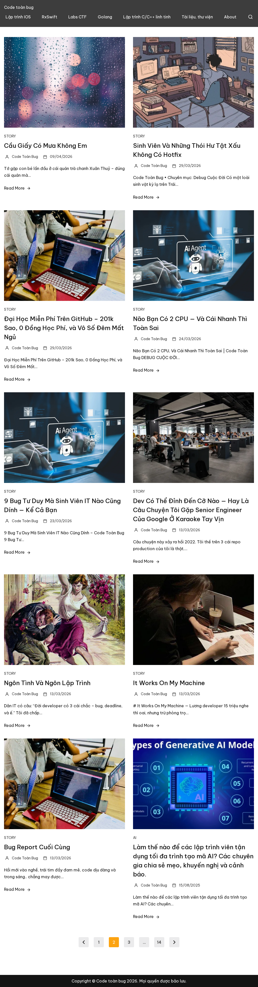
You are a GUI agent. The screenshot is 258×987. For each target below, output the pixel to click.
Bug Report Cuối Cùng (37, 847)
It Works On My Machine (169, 683)
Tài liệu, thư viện (197, 16)
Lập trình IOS (18, 16)
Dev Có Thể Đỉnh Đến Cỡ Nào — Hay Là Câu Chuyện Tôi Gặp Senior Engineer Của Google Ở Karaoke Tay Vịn (191, 510)
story (10, 136)
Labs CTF (77, 16)
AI (134, 837)
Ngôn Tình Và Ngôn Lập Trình (47, 683)
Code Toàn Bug (25, 156)
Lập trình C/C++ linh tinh (147, 16)
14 (159, 942)
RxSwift (49, 16)
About (230, 16)
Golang (105, 16)
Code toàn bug (19, 7)
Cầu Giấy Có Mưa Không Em (45, 145)
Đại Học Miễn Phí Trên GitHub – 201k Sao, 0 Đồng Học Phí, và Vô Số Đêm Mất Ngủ (64, 328)
